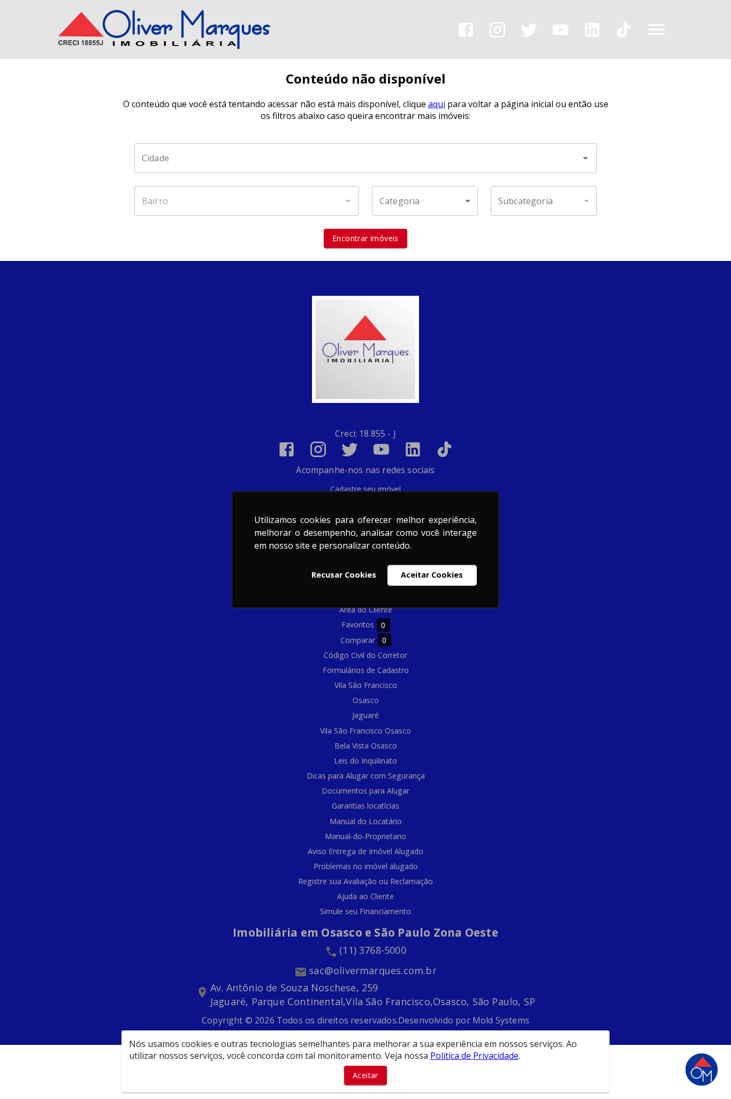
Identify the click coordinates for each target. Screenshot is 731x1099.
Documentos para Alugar (365, 791)
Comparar (363, 640)
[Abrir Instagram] (497, 29)
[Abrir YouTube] (560, 29)
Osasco (366, 700)
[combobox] (365, 158)
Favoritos (363, 624)
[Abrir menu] (656, 29)
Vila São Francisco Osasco (365, 731)
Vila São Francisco (365, 685)
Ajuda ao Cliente (365, 896)
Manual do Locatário (366, 821)
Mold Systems (501, 1020)
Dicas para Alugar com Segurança (366, 776)
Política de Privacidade (474, 1055)
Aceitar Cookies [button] (432, 575)
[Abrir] (585, 158)
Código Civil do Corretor (365, 655)
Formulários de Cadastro (366, 670)
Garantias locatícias (365, 806)
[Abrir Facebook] (465, 29)
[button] (425, 201)
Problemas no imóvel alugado (366, 866)
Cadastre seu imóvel (365, 489)
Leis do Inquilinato (365, 761)
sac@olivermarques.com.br (373, 970)
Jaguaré (365, 715)
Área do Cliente (365, 609)
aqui (436, 104)
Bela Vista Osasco (365, 746)
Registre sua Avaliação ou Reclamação (365, 881)
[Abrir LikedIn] (592, 29)
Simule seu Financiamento (365, 911)
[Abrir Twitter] (529, 29)
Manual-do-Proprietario (365, 836)
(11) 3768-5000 (372, 950)
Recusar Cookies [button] (343, 575)
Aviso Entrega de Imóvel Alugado (365, 851)
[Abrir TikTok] (623, 29)
